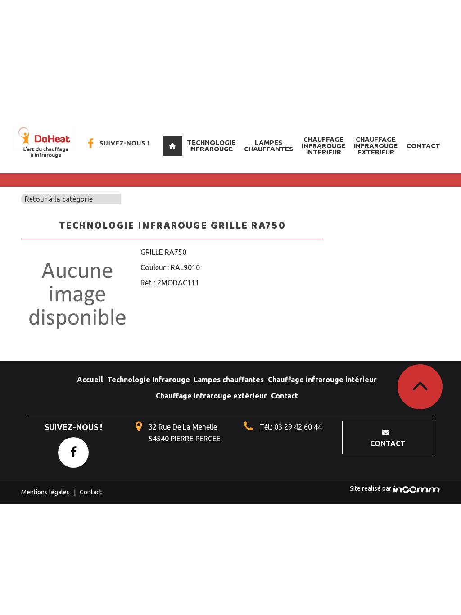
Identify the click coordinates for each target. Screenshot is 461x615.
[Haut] (420, 386)
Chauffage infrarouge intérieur (323, 146)
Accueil (172, 146)
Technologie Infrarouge (211, 146)
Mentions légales (45, 492)
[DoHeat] (44, 142)
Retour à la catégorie (59, 199)
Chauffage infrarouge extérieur (376, 146)
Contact (423, 145)
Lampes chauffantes (268, 146)
